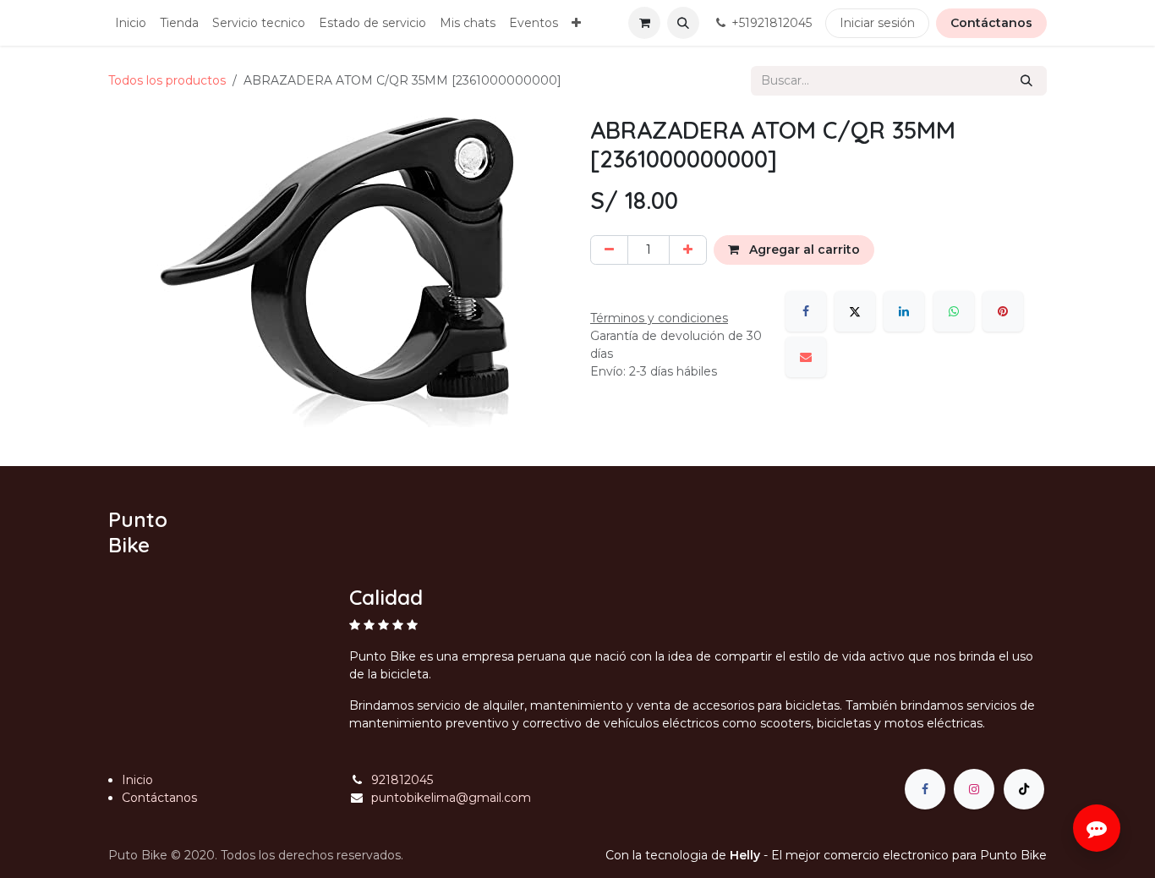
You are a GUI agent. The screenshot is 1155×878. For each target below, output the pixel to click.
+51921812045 (771, 22)
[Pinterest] (1003, 311)
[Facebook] (806, 311)
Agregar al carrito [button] (803, 249)
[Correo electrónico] (806, 357)
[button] (683, 23)
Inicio (137, 779)
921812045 (402, 779)
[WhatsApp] (953, 311)
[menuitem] (130, 23)
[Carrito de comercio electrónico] (644, 23)
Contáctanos (991, 22)
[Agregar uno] (688, 250)
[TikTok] (1024, 789)
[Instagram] (974, 789)
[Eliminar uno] (609, 250)
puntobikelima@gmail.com (451, 797)
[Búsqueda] (1026, 81)
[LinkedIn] (904, 311)
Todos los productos (167, 80)
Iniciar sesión (877, 22)
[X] (855, 311)
